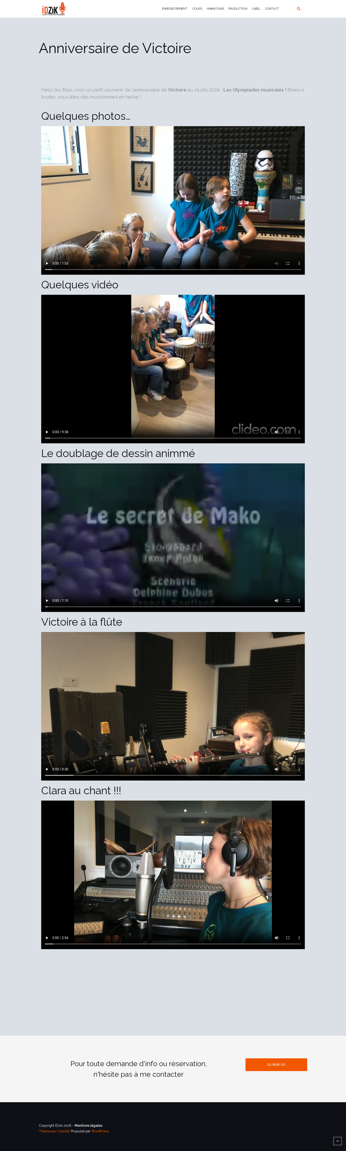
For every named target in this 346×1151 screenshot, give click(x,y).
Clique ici (276, 1064)
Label (256, 8)
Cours (197, 8)
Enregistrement (174, 8)
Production (238, 8)
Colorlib (63, 1131)
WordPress (100, 1131)
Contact (272, 8)
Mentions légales (88, 1125)
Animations (215, 8)
